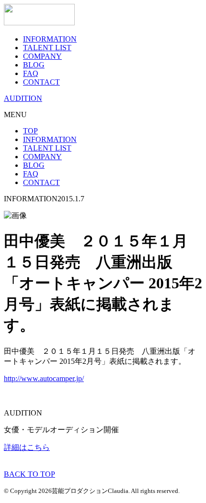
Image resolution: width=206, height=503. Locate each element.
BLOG (34, 65)
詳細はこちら (27, 447)
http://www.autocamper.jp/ (44, 378)
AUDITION (23, 98)
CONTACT (41, 82)
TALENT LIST (47, 48)
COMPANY (42, 56)
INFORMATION (50, 39)
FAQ (30, 73)
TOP (30, 131)
